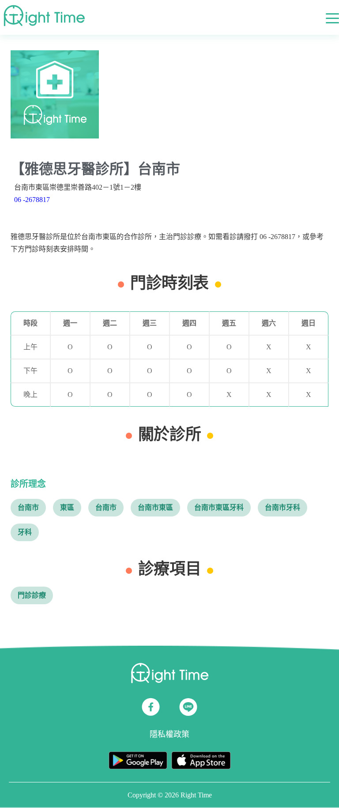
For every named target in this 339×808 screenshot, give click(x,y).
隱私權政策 (169, 734)
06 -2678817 (32, 199)
